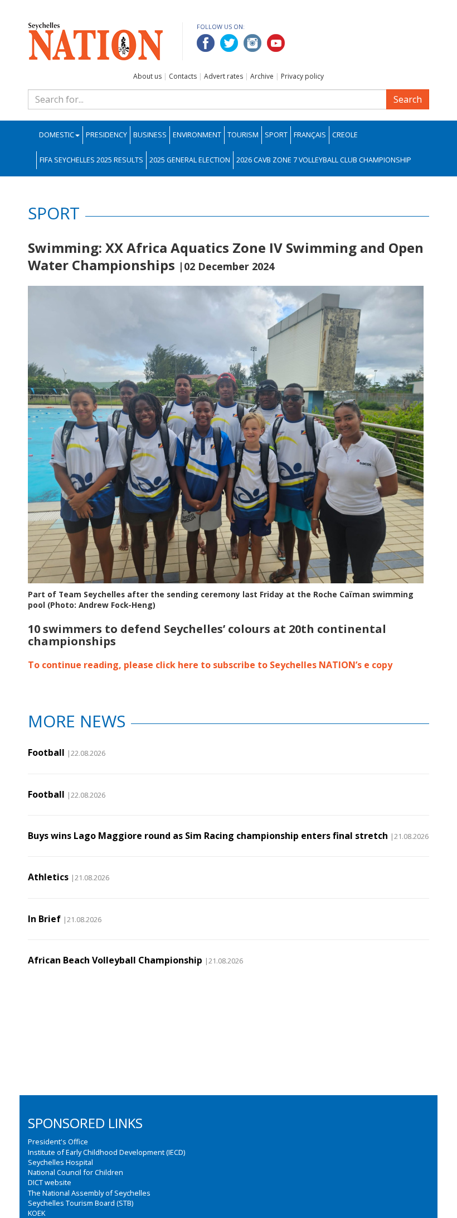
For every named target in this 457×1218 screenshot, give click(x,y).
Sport (276, 135)
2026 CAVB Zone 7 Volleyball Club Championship (323, 160)
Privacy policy (302, 76)
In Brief (44, 919)
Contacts (183, 76)
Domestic (56, 135)
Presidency (106, 135)
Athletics (48, 877)
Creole (345, 135)
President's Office (58, 1142)
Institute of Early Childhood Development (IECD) (106, 1152)
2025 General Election (189, 160)
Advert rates (223, 76)
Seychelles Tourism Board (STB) (80, 1203)
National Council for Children (75, 1172)
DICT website (49, 1182)
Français (310, 135)
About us (147, 76)
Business (150, 135)
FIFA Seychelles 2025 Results (91, 160)
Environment (197, 135)
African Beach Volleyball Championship (115, 960)
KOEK (36, 1213)
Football (46, 752)
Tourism (243, 135)
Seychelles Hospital (60, 1162)
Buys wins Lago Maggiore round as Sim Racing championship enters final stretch (208, 835)
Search (407, 99)
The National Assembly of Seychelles (89, 1193)
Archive (262, 76)
